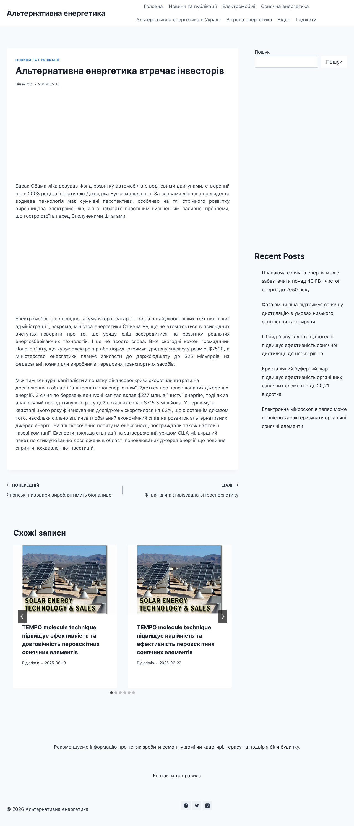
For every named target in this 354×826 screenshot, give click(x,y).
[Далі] (222, 616)
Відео (284, 19)
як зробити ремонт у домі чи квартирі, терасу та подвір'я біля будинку (217, 747)
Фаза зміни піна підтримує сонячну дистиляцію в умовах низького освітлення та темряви (302, 313)
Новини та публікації (193, 6)
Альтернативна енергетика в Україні (178, 19)
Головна (153, 6)
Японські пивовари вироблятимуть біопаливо (59, 490)
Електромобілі (238, 6)
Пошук (262, 52)
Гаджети (306, 19)
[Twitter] (196, 805)
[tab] (111, 692)
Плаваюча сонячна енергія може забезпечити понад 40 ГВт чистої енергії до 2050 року (300, 281)
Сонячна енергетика (285, 6)
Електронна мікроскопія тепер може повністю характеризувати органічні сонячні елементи (304, 417)
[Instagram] (207, 805)
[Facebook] (186, 805)
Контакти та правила (177, 775)
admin (27, 84)
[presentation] (65, 579)
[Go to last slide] (22, 616)
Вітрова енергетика (249, 19)
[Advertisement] (122, 134)
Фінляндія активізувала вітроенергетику (191, 490)
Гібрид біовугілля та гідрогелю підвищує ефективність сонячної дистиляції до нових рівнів (299, 345)
